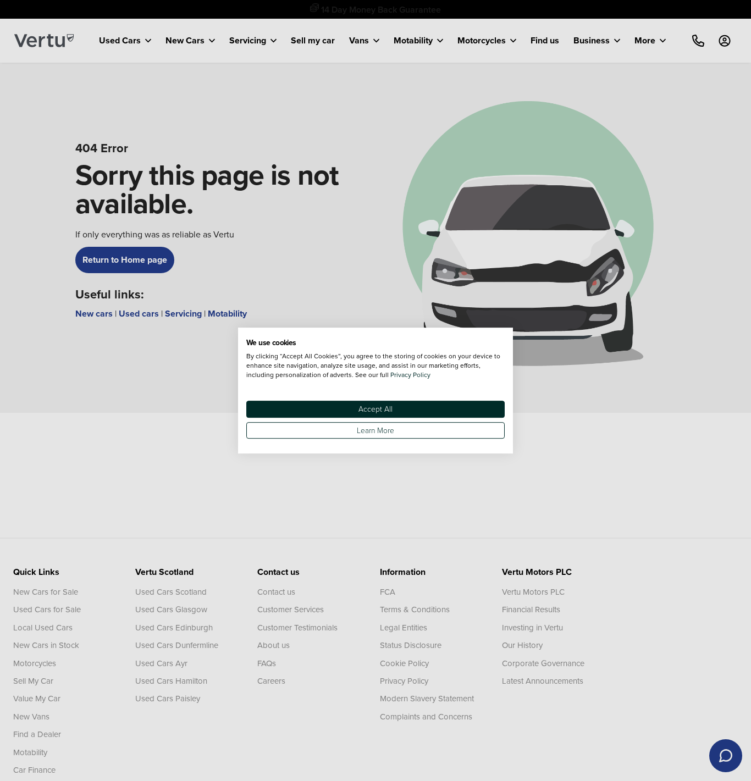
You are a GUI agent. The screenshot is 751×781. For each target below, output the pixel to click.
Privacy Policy (410, 374)
